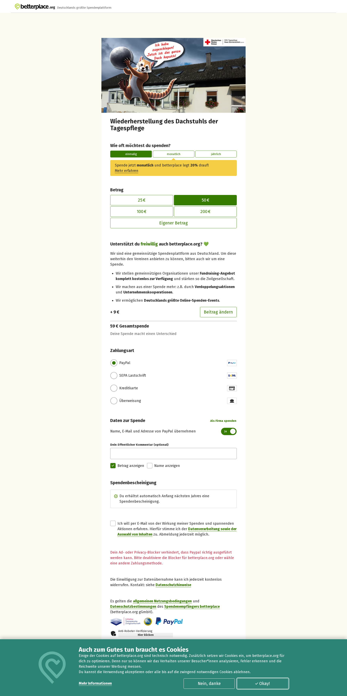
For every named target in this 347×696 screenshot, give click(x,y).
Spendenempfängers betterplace (192, 606)
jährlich (216, 154)
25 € (141, 200)
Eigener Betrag (173, 223)
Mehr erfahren (126, 170)
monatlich (173, 154)
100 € (141, 211)
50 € (205, 200)
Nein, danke (209, 683)
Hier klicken (146, 635)
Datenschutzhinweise (173, 585)
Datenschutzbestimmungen (133, 606)
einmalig (131, 154)
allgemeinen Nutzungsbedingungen (162, 601)
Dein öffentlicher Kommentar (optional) (139, 444)
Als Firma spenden (223, 421)
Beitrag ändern (218, 312)
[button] (148, 621)
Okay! (264, 683)
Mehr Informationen (95, 683)
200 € (205, 211)
